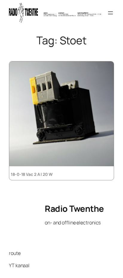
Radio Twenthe (74, 208)
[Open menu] (110, 12)
